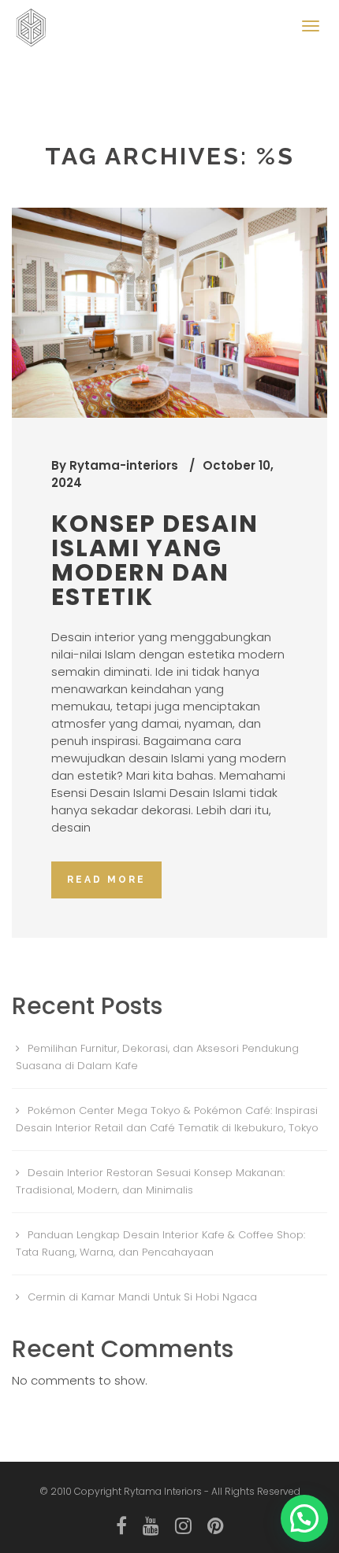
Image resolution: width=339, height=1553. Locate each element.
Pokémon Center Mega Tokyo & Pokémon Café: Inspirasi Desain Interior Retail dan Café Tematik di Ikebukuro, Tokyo (167, 1119)
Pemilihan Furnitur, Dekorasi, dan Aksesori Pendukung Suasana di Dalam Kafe (157, 1057)
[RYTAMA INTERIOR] (35, 19)
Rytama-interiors (123, 465)
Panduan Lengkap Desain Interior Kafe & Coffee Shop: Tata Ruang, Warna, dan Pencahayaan (160, 1243)
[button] (304, 1518)
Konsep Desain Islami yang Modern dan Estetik (155, 560)
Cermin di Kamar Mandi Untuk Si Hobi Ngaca (142, 1296)
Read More (106, 879)
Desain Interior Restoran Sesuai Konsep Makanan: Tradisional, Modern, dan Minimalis (150, 1181)
